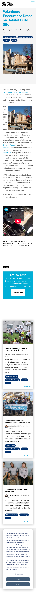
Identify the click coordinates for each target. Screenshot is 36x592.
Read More (27, 386)
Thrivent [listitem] (24, 380)
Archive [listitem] (8, 383)
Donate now (10, 281)
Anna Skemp (12, 495)
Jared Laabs (12, 426)
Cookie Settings (8, 590)
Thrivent (6, 40)
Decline (18, 584)
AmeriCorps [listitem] (24, 515)
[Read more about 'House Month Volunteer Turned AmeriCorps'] (18, 473)
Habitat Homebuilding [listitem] (12, 380)
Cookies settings (18, 574)
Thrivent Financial (10, 145)
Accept (18, 579)
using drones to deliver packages (16, 92)
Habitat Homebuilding (25, 37)
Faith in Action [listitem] (10, 446)
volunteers (7, 153)
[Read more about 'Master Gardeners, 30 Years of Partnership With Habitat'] (18, 332)
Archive (14, 40)
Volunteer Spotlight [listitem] (11, 377)
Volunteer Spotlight (10, 37)
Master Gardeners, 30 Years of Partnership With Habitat (16, 350)
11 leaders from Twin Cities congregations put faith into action (17, 421)
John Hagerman (9, 30)
